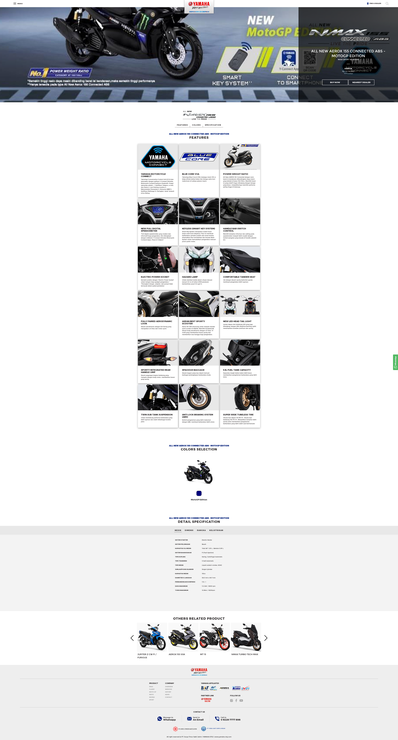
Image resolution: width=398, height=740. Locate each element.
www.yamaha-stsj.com (223, 737)
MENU (19, 3)
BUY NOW (335, 82)
